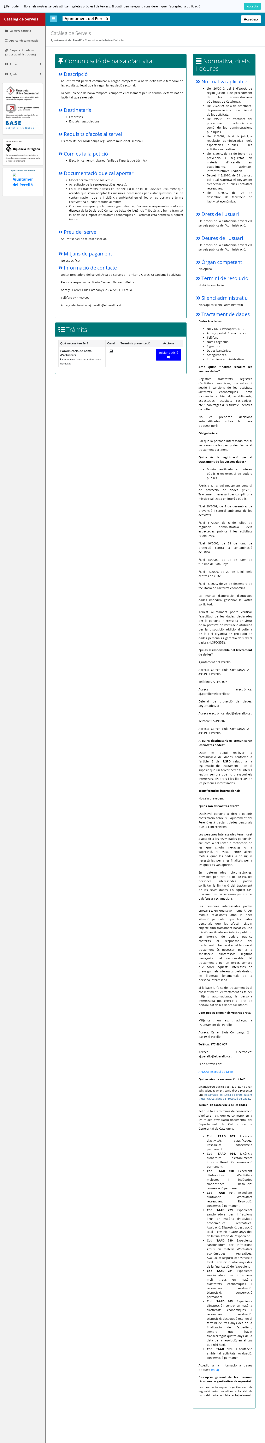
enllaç (215, 1370)
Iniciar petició (168, 353)
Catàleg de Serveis (21, 19)
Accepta (252, 6)
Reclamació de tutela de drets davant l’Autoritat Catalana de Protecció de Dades (225, 1097)
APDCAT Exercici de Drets (216, 1072)
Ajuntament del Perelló (66, 40)
